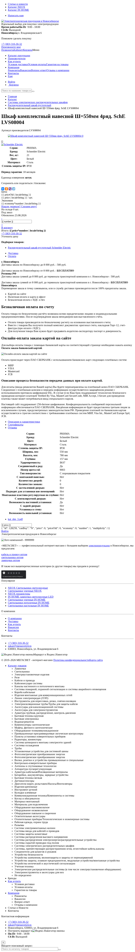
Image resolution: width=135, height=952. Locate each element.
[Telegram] (13, 188)
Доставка (13, 621)
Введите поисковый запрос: (17, 945)
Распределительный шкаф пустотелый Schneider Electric (39, 247)
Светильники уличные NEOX (25, 590)
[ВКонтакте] (2, 188)
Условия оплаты (37, 64)
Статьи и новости (18, 4)
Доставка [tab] (13, 253)
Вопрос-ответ (38, 70)
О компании (15, 618)
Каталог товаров (17, 665)
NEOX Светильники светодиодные (28, 587)
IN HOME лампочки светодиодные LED (31, 596)
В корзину (7, 227)
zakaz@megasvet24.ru (19, 646)
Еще (10, 76)
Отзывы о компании (57, 70)
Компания (13, 893)
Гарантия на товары (57, 64)
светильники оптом (12, 557)
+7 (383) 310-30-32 (11, 44)
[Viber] (10, 188)
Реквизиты (14, 70)
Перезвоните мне (11, 47)
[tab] (15, 424)
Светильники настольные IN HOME (28, 605)
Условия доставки (18, 64)
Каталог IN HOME (18, 10)
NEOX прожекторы (19, 593)
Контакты (13, 630)
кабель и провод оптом (14, 554)
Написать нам (16, 15)
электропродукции (99, 545)
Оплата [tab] (12, 256)
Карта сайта (96, 660)
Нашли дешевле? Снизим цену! (19, 206)
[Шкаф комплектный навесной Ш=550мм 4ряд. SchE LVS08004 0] (45, 136)
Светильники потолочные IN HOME (28, 602)
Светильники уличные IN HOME (26, 599)
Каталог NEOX (16, 7)
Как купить (14, 624)
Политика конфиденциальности (71, 660)
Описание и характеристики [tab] (24, 421)
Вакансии (25, 70)
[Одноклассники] (6, 188)
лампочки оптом (10, 560)
